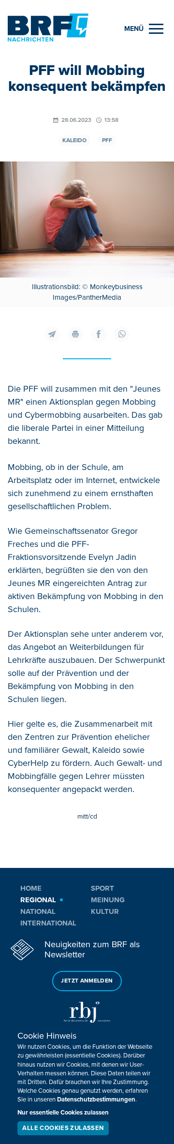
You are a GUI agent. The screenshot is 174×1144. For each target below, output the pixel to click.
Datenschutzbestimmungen (96, 1099)
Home (31, 888)
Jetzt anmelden (87, 980)
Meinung (108, 899)
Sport (102, 888)
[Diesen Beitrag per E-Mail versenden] (52, 334)
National (38, 911)
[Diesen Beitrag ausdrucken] (75, 334)
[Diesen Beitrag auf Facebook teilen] (98, 334)
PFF (107, 140)
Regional (38, 899)
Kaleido (74, 140)
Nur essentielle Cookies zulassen (63, 1112)
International (48, 923)
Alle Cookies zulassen (62, 1128)
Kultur (105, 911)
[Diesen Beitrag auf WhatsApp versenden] (122, 334)
